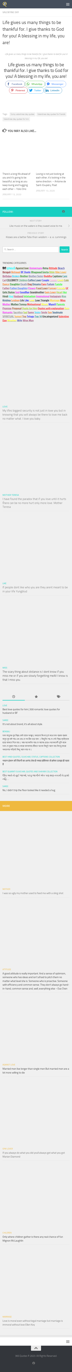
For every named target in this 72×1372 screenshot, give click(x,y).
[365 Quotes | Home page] (5, 4)
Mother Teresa (11, 495)
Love (5, 406)
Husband (18, 296)
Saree (5, 720)
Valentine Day (11, 12)
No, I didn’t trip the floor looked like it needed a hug (29, 790)
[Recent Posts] (14, 697)
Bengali (6, 731)
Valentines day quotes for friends (51, 114)
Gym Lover (8, 1149)
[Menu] (68, 4)
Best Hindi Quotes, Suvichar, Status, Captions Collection (31, 757)
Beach (61, 268)
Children (7, 1233)
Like (4, 583)
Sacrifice (18, 312)
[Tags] (58, 697)
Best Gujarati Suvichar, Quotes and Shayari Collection (30, 771)
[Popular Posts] (36, 697)
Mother (6, 889)
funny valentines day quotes (22, 114)
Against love (9, 1065)
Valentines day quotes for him (16, 119)
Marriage (55, 300)
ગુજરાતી (11, 268)
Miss (62, 300)
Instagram (55, 296)
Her (65, 292)
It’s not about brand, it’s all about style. (23, 724)
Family (58, 284)
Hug (11, 296)
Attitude (53, 268)
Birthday (7, 276)
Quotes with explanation (51, 308)
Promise (7, 308)
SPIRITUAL (8, 316)
